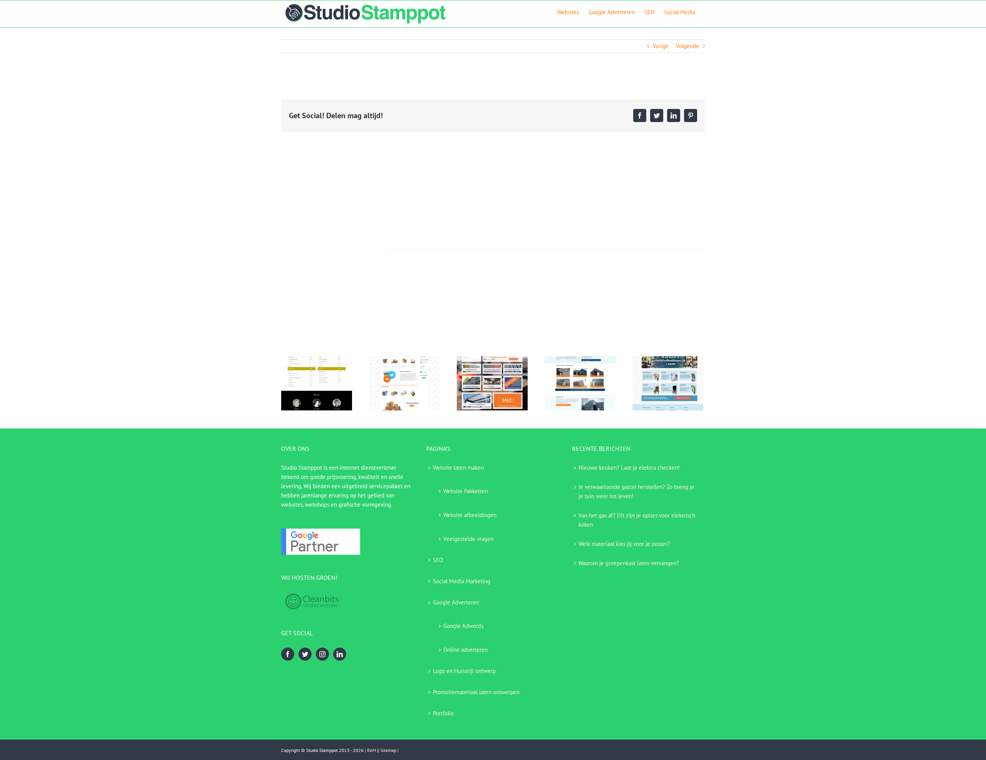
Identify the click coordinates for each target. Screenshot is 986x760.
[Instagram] (322, 654)
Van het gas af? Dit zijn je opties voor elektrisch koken (637, 520)
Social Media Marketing (461, 581)
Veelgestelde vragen (468, 538)
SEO (438, 560)
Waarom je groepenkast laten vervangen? (629, 563)
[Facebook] (287, 654)
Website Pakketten (465, 491)
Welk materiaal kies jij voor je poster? (624, 543)
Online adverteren (465, 649)
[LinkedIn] (339, 654)
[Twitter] (305, 654)
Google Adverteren (456, 602)
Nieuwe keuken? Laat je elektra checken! (629, 467)
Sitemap (388, 750)
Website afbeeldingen (469, 515)
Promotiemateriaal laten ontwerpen (476, 692)
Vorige (661, 46)
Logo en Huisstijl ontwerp (464, 671)
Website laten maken (458, 467)
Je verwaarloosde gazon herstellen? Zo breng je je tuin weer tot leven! (636, 491)
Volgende (687, 46)
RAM (371, 750)
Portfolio (443, 713)
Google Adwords (463, 625)
